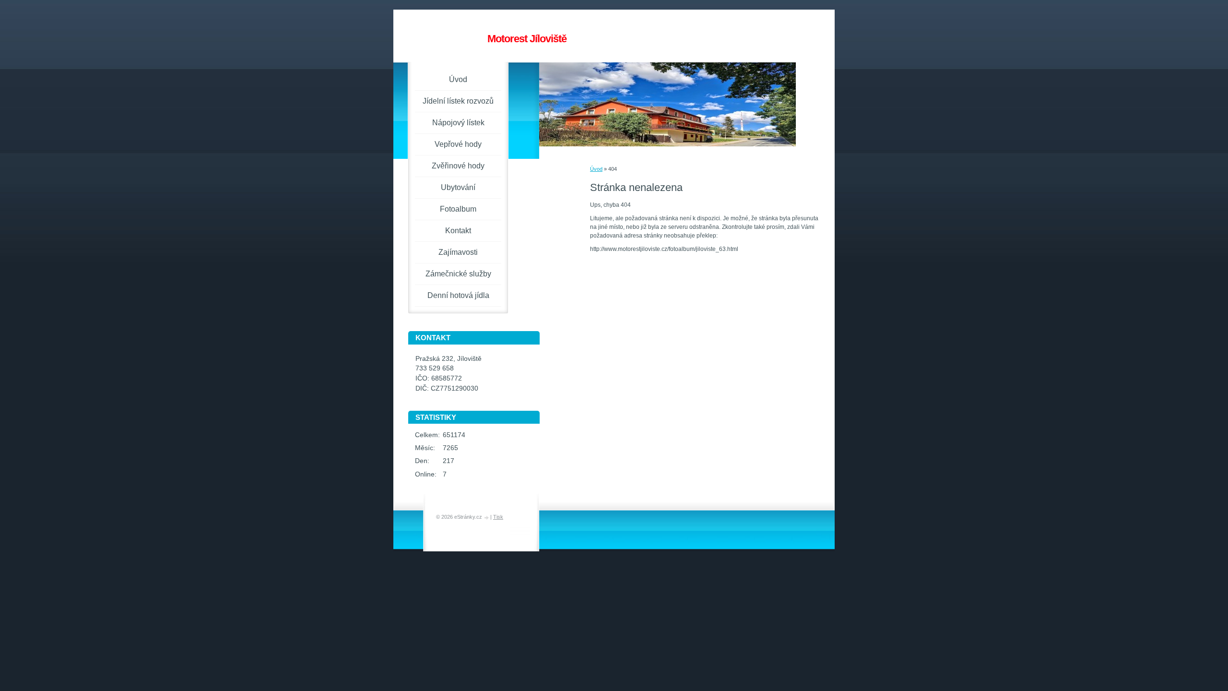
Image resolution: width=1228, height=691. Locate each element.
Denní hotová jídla (458, 295)
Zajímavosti (458, 252)
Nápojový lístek (458, 123)
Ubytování (458, 187)
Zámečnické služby (458, 274)
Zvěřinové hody (458, 166)
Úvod (596, 169)
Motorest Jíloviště (527, 39)
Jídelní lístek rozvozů (458, 101)
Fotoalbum (458, 209)
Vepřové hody (458, 144)
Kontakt (458, 230)
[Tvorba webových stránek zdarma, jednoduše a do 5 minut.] (487, 517)
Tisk (498, 517)
